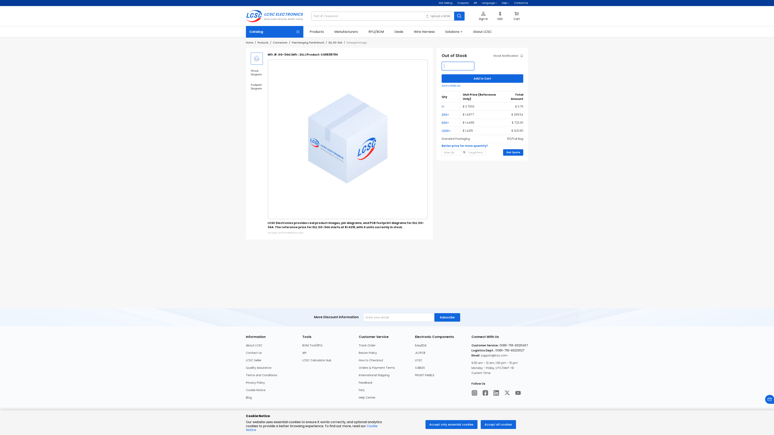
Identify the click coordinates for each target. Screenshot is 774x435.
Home (249, 42)
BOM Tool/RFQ (312, 345)
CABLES (420, 368)
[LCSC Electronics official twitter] (507, 393)
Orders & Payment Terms (377, 368)
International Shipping (374, 375)
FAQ (361, 390)
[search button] (459, 16)
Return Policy (368, 353)
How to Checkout (371, 360)
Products (263, 42)
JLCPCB (420, 353)
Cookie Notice (255, 390)
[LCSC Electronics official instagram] (474, 393)
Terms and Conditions (261, 375)
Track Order (367, 345)
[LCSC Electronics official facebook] (485, 393)
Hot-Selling (446, 3)
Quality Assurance (259, 368)
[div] (257, 73)
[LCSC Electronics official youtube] (518, 393)
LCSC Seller (253, 360)
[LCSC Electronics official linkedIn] (496, 393)
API (475, 3)
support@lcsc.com (494, 355)
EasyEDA (421, 345)
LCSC (418, 360)
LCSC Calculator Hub (316, 360)
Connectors (280, 42)
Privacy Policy (255, 383)
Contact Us (521, 3)
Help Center (367, 398)
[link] (317, 32)
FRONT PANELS (424, 375)
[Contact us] (769, 400)
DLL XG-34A (335, 42)
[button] (388, 16)
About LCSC (254, 345)
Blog (249, 398)
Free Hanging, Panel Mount (308, 42)
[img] (257, 59)
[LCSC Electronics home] (274, 16)
